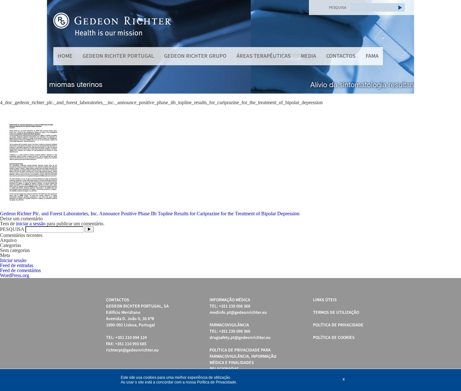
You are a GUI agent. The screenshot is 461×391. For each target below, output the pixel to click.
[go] (400, 7)
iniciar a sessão (30, 223)
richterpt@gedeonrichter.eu (132, 350)
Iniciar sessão (13, 260)
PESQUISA (337, 7)
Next (406, 47)
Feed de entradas (16, 265)
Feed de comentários (20, 270)
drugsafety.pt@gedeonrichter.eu (240, 338)
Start (406, 101)
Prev (55, 47)
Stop (411, 101)
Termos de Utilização (336, 312)
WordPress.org (14, 275)
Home (65, 56)
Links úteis (325, 300)
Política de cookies (334, 338)
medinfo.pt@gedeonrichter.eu (238, 312)
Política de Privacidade (338, 325)
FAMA (372, 56)
